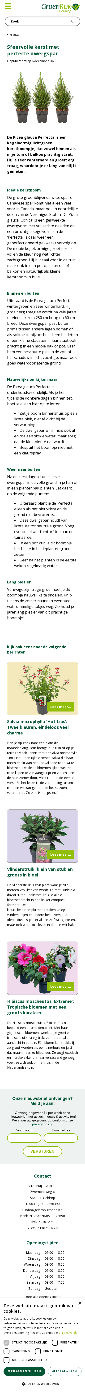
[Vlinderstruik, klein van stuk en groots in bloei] (42, 836)
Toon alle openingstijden (42, 1296)
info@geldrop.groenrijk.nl (44, 1209)
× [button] (79, 1303)
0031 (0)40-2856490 (44, 1203)
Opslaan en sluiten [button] (24, 1371)
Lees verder (70, 1333)
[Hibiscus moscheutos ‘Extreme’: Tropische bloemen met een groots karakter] (42, 968)
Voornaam (24, 1130)
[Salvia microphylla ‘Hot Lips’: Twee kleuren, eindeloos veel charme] (42, 688)
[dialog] (42, 1345)
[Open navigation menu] (8, 6)
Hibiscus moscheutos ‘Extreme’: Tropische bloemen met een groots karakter (40, 1006)
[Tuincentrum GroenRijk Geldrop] (61, 8)
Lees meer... (60, 706)
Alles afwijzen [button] (64, 1371)
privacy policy (42, 1124)
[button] (42, 1384)
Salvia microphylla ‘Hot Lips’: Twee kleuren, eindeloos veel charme (38, 727)
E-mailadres (60, 1130)
